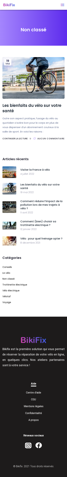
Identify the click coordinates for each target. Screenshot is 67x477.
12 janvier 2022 (28, 229)
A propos (33, 420)
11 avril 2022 (26, 212)
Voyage (6, 302)
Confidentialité (33, 413)
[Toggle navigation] (62, 5)
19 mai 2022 (27, 192)
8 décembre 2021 (30, 242)
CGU (33, 399)
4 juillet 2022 (27, 174)
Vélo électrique (11, 290)
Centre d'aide (33, 392)
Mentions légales (33, 406)
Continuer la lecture (15, 138)
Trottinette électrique (14, 284)
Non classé (8, 278)
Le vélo (6, 273)
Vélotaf (6, 296)
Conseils (7, 267)
